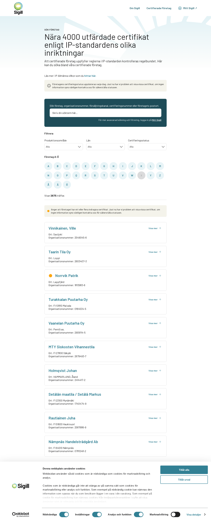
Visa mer (153, 228)
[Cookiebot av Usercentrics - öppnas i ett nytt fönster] (20, 514)
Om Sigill (135, 8)
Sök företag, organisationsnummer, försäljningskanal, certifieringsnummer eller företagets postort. (104, 105)
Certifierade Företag (159, 8)
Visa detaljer (194, 514)
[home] (18, 8)
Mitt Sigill (156, 120)
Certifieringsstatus (138, 140)
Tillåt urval (184, 479)
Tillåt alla (184, 469)
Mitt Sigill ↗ (190, 8)
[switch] (97, 514)
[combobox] (63, 146)
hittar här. (90, 75)
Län (88, 140)
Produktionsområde (55, 140)
